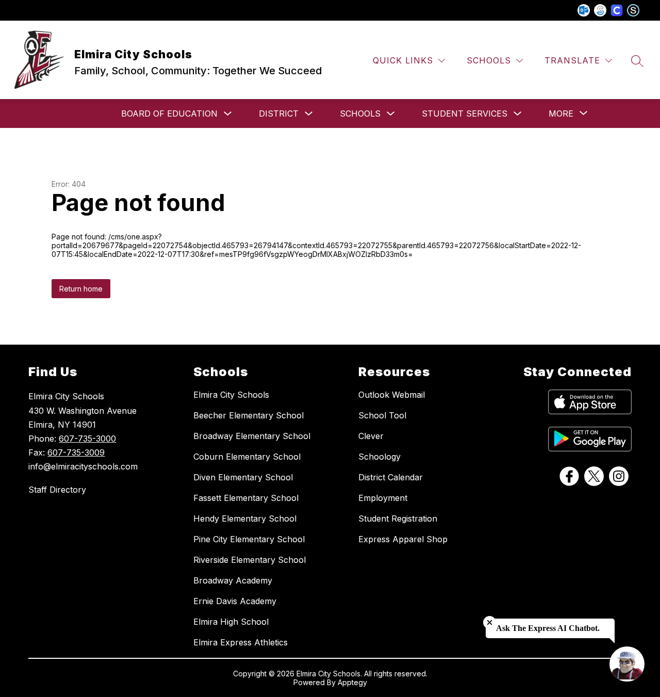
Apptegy (352, 682)
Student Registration (397, 518)
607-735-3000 (87, 438)
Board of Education (169, 113)
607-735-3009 (76, 452)
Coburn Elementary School (247, 456)
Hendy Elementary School (244, 518)
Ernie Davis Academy (234, 601)
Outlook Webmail (391, 395)
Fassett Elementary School (246, 498)
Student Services (464, 113)
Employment (382, 498)
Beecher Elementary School (248, 415)
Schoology (379, 456)
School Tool (382, 415)
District (279, 113)
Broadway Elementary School (251, 436)
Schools (360, 113)
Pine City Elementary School (249, 539)
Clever (371, 436)
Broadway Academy (232, 580)
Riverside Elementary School (249, 560)
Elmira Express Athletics (240, 642)
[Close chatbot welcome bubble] (489, 622)
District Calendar (390, 477)
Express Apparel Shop (403, 539)
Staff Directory (57, 489)
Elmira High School (231, 622)
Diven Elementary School (243, 477)
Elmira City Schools (231, 395)
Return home (81, 288)
